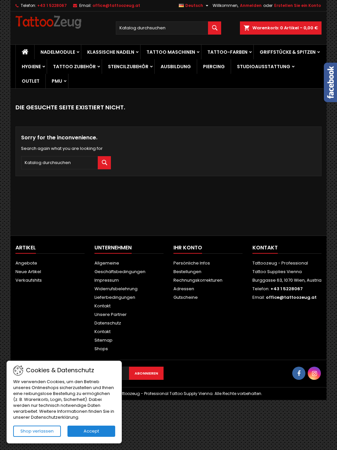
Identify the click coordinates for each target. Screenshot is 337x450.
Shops (101, 349)
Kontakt (102, 306)
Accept (91, 431)
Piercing (214, 66)
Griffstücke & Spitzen (288, 52)
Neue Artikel (28, 271)
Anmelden (251, 5)
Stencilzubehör (128, 66)
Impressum (106, 280)
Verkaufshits (28, 280)
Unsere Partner (110, 314)
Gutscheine (185, 297)
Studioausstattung (263, 66)
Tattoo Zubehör (74, 66)
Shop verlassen (37, 431)
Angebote (26, 263)
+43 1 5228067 (52, 5)
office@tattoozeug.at (116, 5)
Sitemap (103, 340)
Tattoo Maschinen (170, 52)
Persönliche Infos (191, 263)
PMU (57, 81)
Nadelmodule (57, 52)
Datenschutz (107, 323)
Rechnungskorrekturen (197, 280)
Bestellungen (187, 271)
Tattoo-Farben (227, 52)
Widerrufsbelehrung (116, 289)
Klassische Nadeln (110, 52)
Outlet (30, 81)
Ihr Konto (187, 247)
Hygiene (31, 66)
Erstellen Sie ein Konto (297, 5)
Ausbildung (176, 66)
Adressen (183, 289)
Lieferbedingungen (114, 297)
